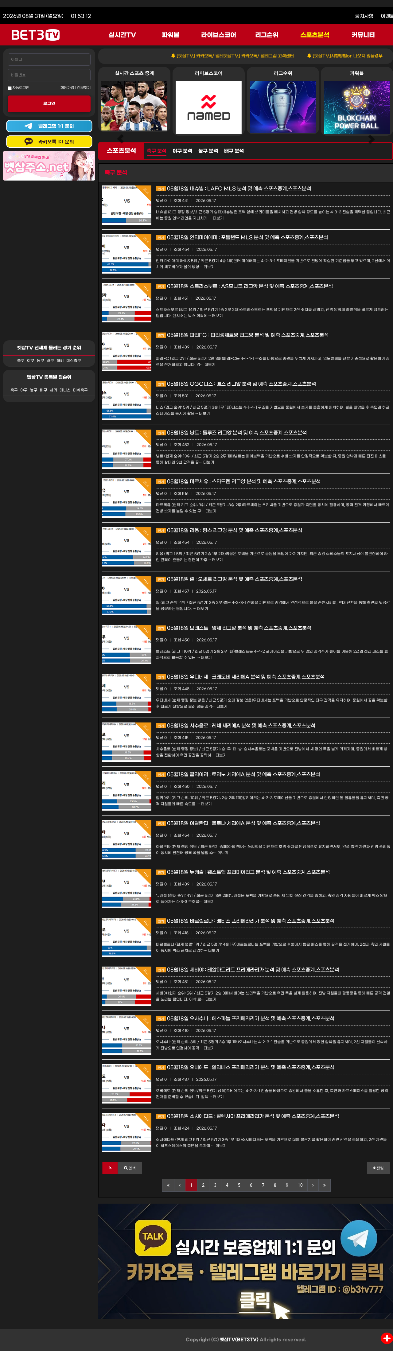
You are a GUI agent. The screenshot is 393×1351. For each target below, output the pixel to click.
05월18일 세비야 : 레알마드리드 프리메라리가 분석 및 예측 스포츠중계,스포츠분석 (248, 970)
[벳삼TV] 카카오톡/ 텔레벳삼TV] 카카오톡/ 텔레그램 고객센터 (209, 56)
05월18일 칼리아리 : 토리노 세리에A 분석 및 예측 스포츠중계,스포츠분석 (239, 774)
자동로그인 (20, 88)
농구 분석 (208, 151)
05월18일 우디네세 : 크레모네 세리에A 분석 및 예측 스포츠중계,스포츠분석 (241, 677)
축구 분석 (156, 151)
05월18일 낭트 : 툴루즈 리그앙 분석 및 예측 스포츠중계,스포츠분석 (232, 433)
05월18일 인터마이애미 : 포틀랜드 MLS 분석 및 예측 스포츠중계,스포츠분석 (243, 237)
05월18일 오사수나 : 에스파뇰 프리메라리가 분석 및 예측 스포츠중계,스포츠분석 (246, 1019)
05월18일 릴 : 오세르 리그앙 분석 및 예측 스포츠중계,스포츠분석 (230, 579)
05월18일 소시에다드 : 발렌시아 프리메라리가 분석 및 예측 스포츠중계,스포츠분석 (248, 1116)
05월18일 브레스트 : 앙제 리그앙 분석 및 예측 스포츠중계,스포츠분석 (234, 628)
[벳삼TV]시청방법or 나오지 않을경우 (321, 56)
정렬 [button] (379, 1168)
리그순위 (266, 35)
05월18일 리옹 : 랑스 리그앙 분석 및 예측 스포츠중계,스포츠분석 (230, 530)
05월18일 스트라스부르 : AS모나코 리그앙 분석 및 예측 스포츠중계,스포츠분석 (245, 286)
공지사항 (364, 16)
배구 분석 (234, 151)
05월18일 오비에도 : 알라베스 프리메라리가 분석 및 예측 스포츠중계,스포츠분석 (246, 1067)
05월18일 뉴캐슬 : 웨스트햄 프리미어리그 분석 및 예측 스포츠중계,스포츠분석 (244, 872)
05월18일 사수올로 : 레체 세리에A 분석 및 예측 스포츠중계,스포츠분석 (236, 726)
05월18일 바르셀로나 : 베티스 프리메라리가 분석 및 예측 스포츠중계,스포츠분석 (246, 921)
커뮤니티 (363, 35)
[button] (110, 1168)
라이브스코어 (218, 35)
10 (300, 1185)
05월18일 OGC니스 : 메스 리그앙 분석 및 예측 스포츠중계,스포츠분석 (237, 384)
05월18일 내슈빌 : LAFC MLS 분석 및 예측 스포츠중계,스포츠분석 (234, 189)
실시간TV (122, 35)
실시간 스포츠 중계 (134, 73)
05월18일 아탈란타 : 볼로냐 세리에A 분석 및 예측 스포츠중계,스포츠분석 (239, 823)
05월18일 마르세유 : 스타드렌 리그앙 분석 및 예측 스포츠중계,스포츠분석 (239, 482)
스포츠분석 (314, 35)
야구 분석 (182, 151)
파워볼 (170, 35)
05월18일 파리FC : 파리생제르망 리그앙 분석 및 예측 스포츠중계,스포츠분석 (243, 335)
